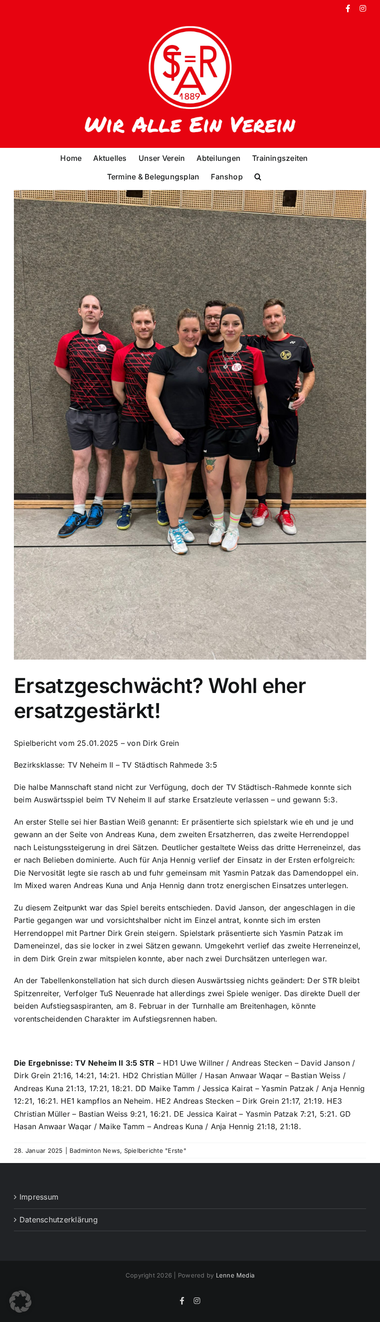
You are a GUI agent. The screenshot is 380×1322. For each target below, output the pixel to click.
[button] (257, 175)
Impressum (38, 1196)
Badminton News (95, 1150)
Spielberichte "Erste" (155, 1150)
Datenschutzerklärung (58, 1219)
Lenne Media (235, 1275)
